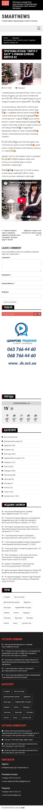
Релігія (6, 487)
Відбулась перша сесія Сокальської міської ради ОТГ (31, 232)
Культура (7, 454)
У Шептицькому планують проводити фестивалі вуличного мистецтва (18, 536)
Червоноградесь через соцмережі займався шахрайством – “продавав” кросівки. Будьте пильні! (11, 235)
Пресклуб (7, 479)
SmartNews (16, 16)
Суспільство (8, 496)
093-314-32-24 (14, 778)
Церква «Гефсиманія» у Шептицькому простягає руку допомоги (18, 565)
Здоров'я (7, 445)
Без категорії (9, 437)
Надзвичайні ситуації (12, 458)
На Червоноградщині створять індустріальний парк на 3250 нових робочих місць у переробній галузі (21, 579)
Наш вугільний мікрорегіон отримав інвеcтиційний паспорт (17, 512)
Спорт (6, 492)
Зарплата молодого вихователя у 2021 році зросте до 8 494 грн (20, 745)
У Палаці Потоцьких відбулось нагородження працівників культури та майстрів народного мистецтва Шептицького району (21, 520)
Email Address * (8, 283)
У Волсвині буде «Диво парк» (21, 740)
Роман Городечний (27, 131)
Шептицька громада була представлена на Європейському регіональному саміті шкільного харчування (24, 5)
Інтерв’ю (7, 450)
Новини (7, 462)
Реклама (7, 483)
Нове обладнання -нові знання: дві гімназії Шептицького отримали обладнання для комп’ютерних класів (19, 557)
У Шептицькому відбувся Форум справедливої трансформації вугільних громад (21, 543)
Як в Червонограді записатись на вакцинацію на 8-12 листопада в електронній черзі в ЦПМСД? (20, 733)
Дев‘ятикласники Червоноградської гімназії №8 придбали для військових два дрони (21, 571)
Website (5, 292)
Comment (6, 257)
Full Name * (6, 275)
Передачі (21, 88)
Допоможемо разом (12, 441)
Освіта (6, 466)
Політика (7, 475)
